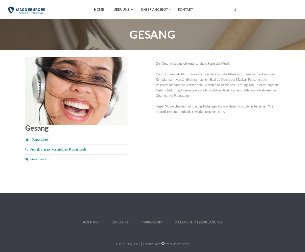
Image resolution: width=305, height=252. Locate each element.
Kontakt (185, 9)
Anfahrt (120, 222)
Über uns (121, 9)
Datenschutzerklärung (198, 222)
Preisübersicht (40, 159)
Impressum (151, 222)
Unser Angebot (154, 9)
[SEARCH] (278, 21)
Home (99, 9)
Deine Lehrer (40, 139)
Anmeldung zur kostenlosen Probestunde (58, 149)
